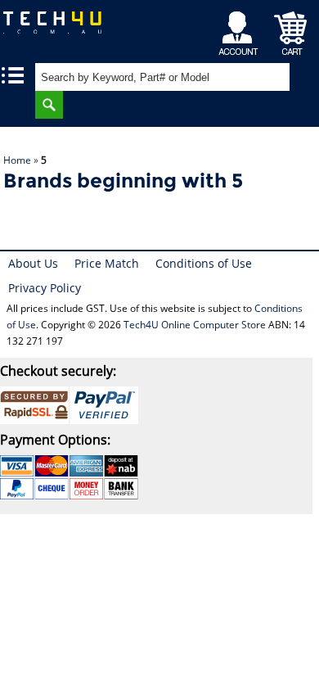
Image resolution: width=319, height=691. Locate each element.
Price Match (106, 263)
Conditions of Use (203, 263)
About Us (33, 263)
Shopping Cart (290, 29)
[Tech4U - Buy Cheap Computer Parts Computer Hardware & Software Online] (58, 28)
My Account (240, 29)
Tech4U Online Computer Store (195, 325)
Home (17, 160)
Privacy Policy (44, 288)
